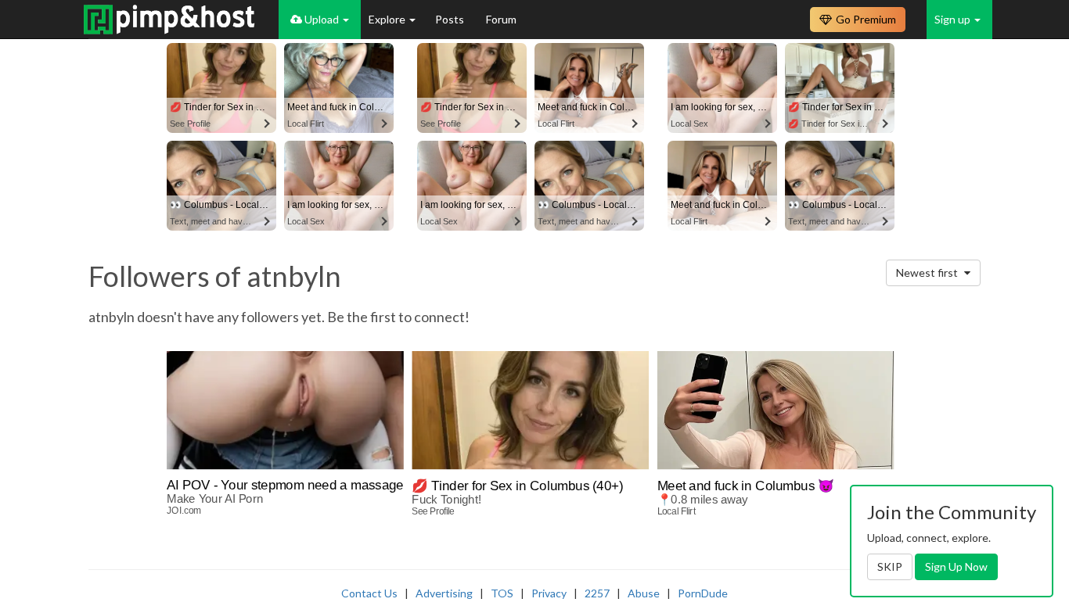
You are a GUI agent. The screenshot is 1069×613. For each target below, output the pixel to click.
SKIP (889, 566)
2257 (597, 593)
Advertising (444, 593)
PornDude (703, 593)
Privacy (549, 593)
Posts (450, 19)
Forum (501, 19)
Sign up (953, 19)
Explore (388, 19)
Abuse (644, 593)
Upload (321, 19)
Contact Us (369, 593)
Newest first (928, 272)
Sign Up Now (956, 566)
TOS (502, 593)
